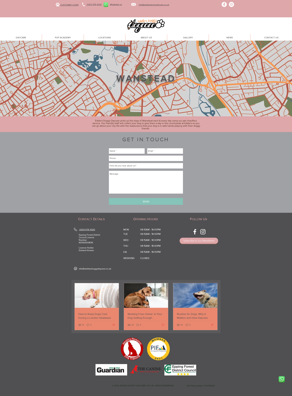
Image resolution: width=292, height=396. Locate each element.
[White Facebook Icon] (194, 231)
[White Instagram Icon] (202, 231)
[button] (281, 383)
